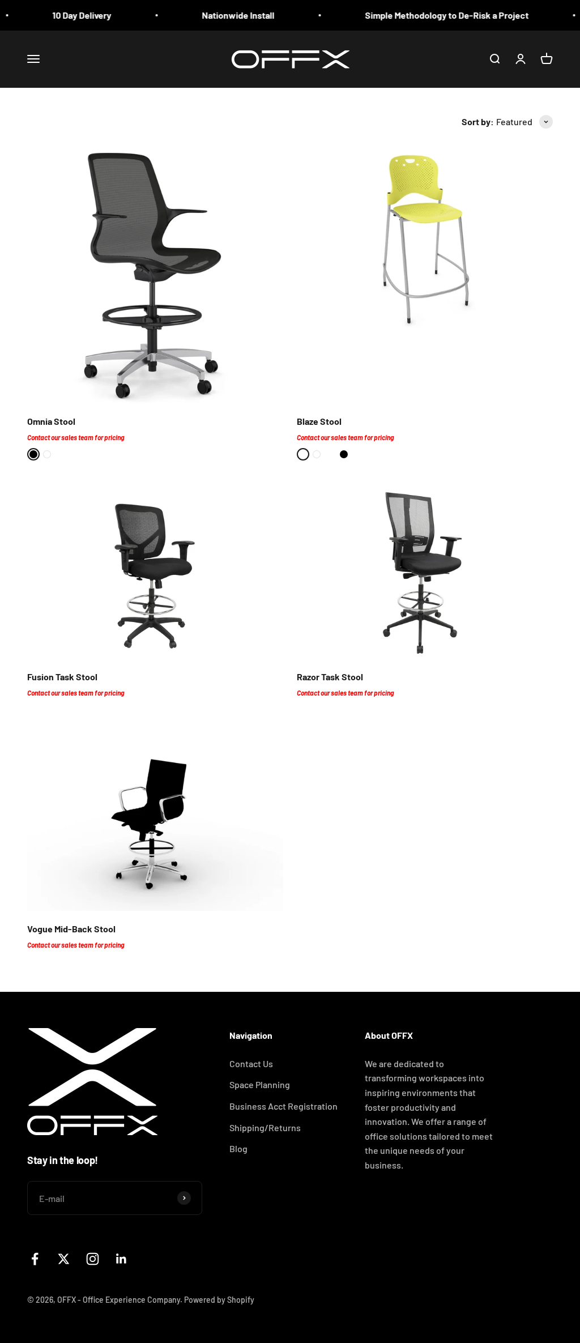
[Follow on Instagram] (92, 1259)
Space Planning (259, 1084)
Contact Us (251, 1063)
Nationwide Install (221, 15)
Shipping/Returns (265, 1127)
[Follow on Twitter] (63, 1259)
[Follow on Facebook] (34, 1259)
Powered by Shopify (219, 1299)
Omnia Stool (51, 421)
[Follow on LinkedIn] (121, 1259)
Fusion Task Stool (62, 676)
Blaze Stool (319, 421)
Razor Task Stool (330, 676)
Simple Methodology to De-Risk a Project (429, 15)
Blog (238, 1148)
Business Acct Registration (283, 1106)
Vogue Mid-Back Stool (71, 928)
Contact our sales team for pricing (75, 437)
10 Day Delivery (64, 15)
